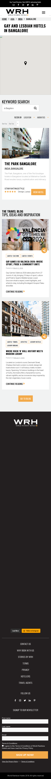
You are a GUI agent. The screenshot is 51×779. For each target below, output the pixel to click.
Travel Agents (25, 682)
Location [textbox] (27, 117)
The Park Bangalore (20, 163)
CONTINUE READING (14, 291)
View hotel (38, 192)
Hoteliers (25, 676)
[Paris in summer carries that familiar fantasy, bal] (25, 572)
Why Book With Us (25, 650)
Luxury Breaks (12, 345)
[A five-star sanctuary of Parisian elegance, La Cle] (25, 506)
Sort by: (4, 123)
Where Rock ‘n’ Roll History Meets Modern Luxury (24, 352)
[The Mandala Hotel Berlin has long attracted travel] (25, 462)
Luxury (27, 191)
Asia (12, 19)
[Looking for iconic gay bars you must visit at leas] (25, 528)
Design (21, 191)
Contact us (25, 644)
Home (4, 19)
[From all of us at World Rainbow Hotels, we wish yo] (25, 594)
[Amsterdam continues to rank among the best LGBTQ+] (25, 484)
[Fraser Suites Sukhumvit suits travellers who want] (25, 440)
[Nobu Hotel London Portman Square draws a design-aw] (25, 550)
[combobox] (28, 117)
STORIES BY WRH (25, 656)
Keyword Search (15, 101)
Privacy (25, 669)
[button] (25, 63)
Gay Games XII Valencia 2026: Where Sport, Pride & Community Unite (24, 263)
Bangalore (17, 168)
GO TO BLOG (25, 398)
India (20, 19)
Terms (26, 663)
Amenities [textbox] (41, 117)
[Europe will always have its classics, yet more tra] (25, 616)
